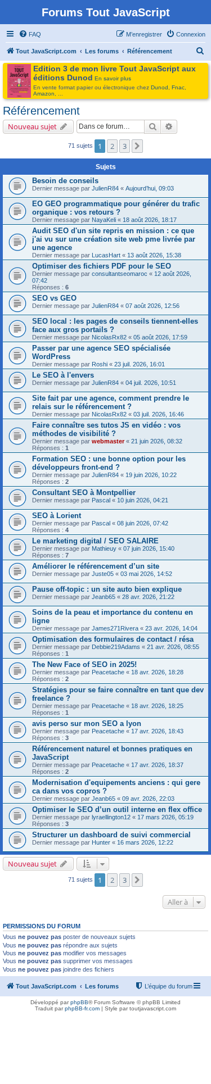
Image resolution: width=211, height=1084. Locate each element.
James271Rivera (115, 628)
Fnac (178, 87)
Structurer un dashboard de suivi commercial (111, 835)
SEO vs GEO (54, 298)
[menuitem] (30, 34)
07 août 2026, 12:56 (152, 305)
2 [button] (112, 146)
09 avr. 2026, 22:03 (148, 798)
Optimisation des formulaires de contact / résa (113, 639)
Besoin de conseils (65, 180)
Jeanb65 (103, 596)
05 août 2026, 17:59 (160, 337)
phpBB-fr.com (82, 1008)
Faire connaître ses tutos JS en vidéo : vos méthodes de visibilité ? (106, 429)
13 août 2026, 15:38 (154, 255)
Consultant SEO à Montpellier (84, 492)
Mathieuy (104, 548)
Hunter (101, 842)
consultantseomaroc (119, 273)
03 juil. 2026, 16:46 (158, 414)
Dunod (159, 87)
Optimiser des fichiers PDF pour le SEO (101, 266)
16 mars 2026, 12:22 (145, 842)
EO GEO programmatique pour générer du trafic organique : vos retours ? (116, 207)
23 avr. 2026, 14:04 (171, 628)
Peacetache (108, 672)
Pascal (101, 500)
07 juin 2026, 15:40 (148, 548)
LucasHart (106, 255)
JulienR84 (105, 188)
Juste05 (103, 573)
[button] (137, 146)
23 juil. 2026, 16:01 (139, 364)
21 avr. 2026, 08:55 (173, 646)
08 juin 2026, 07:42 (142, 523)
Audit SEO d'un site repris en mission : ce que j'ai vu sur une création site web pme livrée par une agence (113, 239)
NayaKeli (104, 219)
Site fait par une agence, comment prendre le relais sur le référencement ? (110, 402)
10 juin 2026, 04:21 (142, 500)
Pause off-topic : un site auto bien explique (107, 589)
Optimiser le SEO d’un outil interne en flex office (117, 809)
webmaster (108, 441)
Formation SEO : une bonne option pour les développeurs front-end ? (109, 463)
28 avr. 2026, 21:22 (148, 596)
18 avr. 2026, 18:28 (157, 672)
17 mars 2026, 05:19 (165, 817)
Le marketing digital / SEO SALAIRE (95, 541)
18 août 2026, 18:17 (150, 219)
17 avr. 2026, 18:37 (157, 764)
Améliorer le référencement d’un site (95, 566)
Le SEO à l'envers (63, 375)
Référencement (41, 111)
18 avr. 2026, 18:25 (157, 705)
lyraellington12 (111, 817)
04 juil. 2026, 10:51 (150, 382)
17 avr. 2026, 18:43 (157, 731)
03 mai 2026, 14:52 (146, 573)
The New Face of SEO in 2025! (84, 664)
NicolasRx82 (109, 337)
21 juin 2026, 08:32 (156, 441)
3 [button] (125, 146)
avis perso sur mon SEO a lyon (86, 723)
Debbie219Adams (116, 646)
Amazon (44, 93)
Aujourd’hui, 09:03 (149, 188)
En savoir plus (113, 78)
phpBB (79, 1002)
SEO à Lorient (56, 515)
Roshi (99, 364)
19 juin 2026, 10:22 (151, 474)
